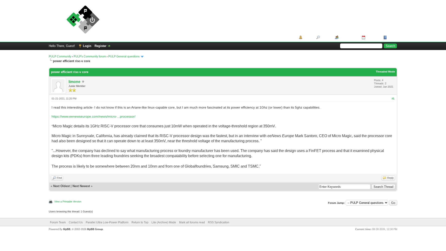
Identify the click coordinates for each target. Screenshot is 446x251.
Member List (348, 37)
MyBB (66, 229)
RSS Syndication (218, 222)
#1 (393, 98)
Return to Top (139, 222)
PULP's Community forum (90, 56)
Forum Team (58, 222)
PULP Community (60, 56)
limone (74, 82)
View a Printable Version (67, 201)
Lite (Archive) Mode (163, 222)
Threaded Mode (385, 71)
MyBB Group (95, 229)
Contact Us (76, 222)
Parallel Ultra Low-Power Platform (107, 222)
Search (326, 37)
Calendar (372, 37)
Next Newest (81, 186)
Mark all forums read (192, 222)
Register (100, 46)
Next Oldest (61, 186)
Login (87, 46)
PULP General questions (124, 56)
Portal (307, 37)
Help (391, 37)
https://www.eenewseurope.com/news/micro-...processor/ (93, 116)
